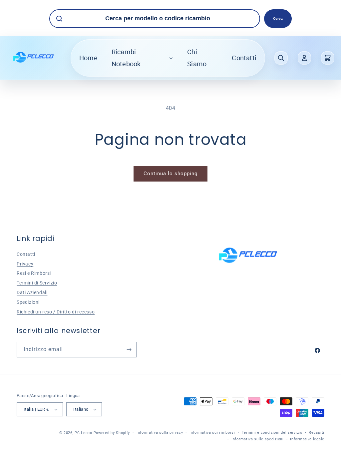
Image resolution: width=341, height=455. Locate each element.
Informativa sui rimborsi (212, 432)
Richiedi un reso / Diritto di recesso (56, 311)
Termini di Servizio (37, 282)
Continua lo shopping (170, 174)
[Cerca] (281, 58)
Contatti (244, 58)
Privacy (25, 263)
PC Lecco (83, 433)
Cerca (278, 18)
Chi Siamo (196, 58)
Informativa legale (307, 439)
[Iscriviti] (129, 349)
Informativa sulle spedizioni (257, 439)
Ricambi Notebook (126, 58)
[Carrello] (327, 58)
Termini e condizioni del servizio (272, 432)
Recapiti (316, 432)
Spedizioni (28, 302)
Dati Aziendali (32, 292)
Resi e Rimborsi (34, 273)
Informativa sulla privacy (160, 432)
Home (88, 58)
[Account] (304, 58)
